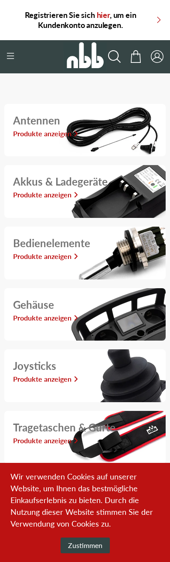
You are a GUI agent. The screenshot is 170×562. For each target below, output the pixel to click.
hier (103, 15)
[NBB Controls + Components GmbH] (85, 56)
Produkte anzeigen (42, 133)
